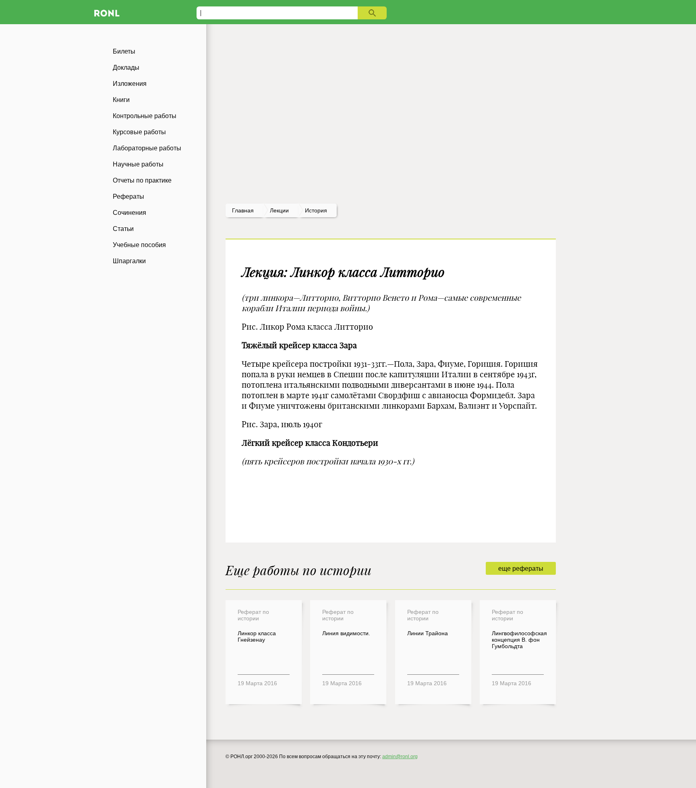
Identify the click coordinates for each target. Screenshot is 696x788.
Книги (121, 99)
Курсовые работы (139, 132)
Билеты (124, 51)
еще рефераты (520, 568)
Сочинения (129, 212)
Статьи (123, 228)
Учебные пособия (139, 244)
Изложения (130, 83)
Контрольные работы (144, 115)
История (316, 210)
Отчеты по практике (142, 180)
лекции (279, 210)
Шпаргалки (129, 261)
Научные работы (138, 164)
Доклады (126, 67)
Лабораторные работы (147, 148)
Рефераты (128, 196)
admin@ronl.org (400, 756)
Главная (243, 210)
